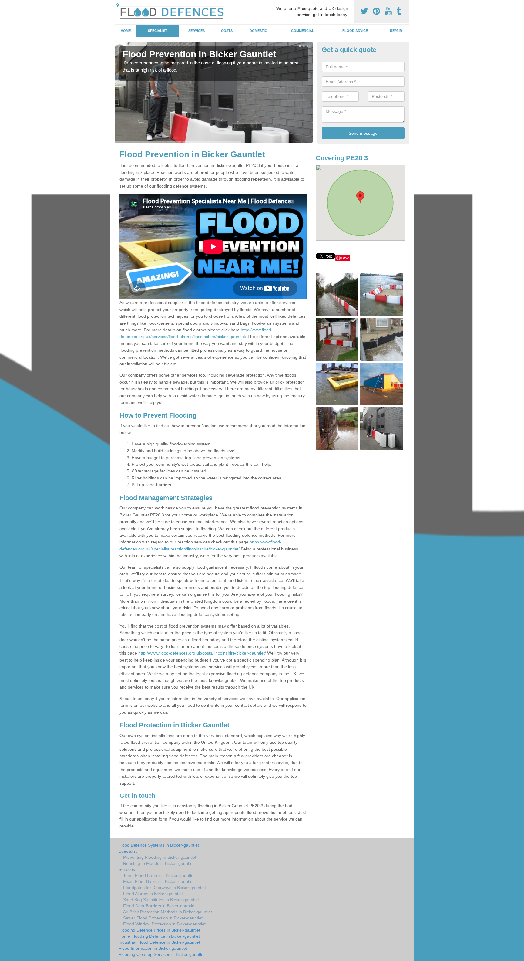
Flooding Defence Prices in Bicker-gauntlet (159, 930)
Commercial (302, 30)
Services (196, 30)
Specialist (157, 30)
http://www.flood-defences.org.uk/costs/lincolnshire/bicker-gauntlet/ (202, 653)
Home (126, 30)
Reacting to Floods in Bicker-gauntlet (158, 863)
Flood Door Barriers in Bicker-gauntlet (159, 905)
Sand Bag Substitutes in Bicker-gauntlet (161, 899)
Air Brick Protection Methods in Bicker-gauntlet (167, 911)
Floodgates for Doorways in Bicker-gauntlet (164, 887)
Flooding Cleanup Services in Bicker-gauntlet (162, 954)
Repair (396, 30)
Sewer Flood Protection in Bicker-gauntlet (163, 917)
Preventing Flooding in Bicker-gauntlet (159, 857)
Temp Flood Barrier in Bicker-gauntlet (159, 875)
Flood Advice (355, 30)
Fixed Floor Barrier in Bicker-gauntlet (158, 881)
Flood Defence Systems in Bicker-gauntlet (159, 845)
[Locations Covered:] (117, 5)
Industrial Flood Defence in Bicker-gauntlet (159, 942)
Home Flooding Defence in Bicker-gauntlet (159, 936)
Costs (227, 30)
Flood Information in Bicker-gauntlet (153, 948)
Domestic (258, 30)
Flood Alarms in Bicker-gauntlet (153, 893)
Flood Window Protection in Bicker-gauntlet (164, 924)
